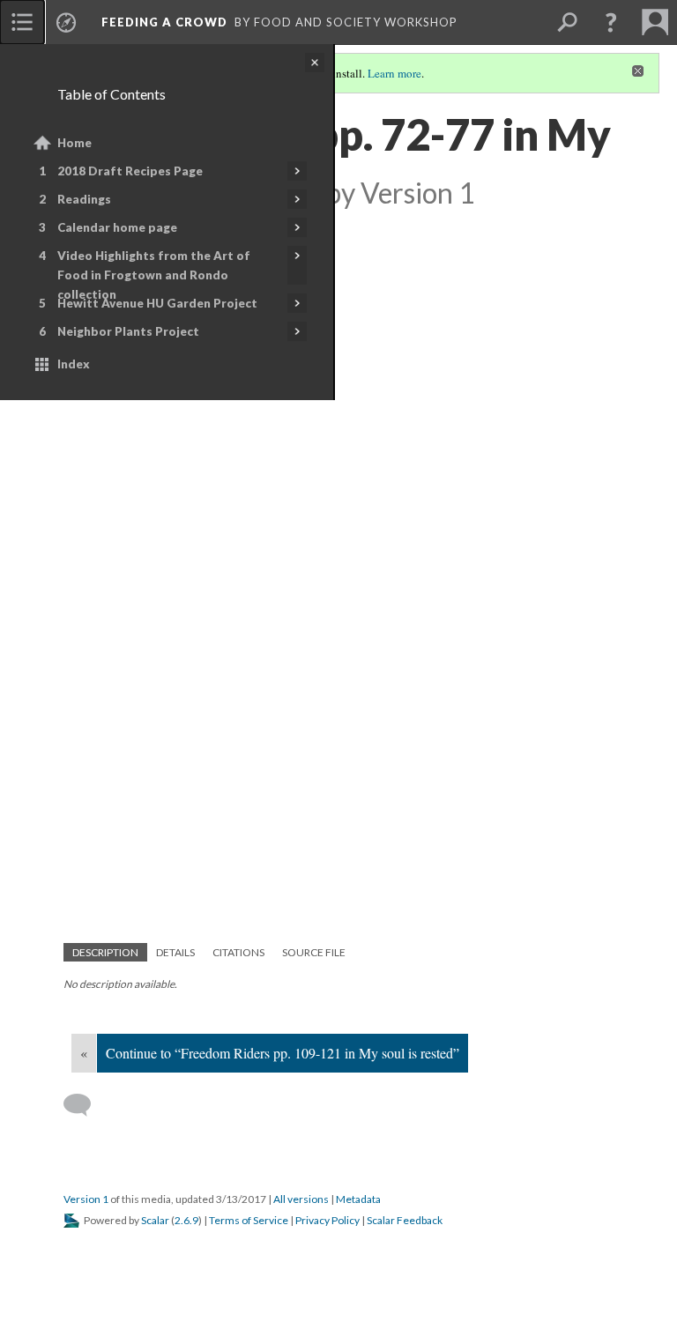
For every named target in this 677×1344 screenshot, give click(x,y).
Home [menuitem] (74, 143)
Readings (84, 199)
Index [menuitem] (73, 364)
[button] (611, 22)
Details (175, 952)
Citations (238, 952)
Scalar (155, 1220)
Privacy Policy (327, 1220)
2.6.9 (186, 1220)
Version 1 (85, 1199)
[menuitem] (22, 22)
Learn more (394, 73)
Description (105, 952)
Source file (314, 952)
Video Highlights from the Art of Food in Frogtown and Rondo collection (153, 275)
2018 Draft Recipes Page (130, 171)
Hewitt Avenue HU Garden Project (157, 303)
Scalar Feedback (405, 1220)
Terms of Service (248, 1220)
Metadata (358, 1199)
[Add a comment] (85, 1105)
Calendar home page (117, 227)
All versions (301, 1199)
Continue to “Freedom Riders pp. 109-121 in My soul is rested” (282, 1052)
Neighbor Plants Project (128, 331)
